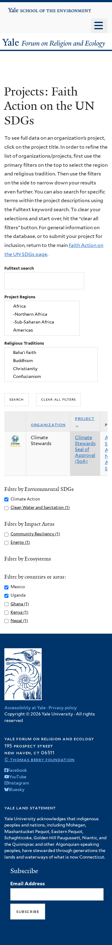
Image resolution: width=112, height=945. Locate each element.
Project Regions (19, 297)
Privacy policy (63, 707)
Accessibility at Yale (25, 707)
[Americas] (42, 330)
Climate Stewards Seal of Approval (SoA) (85, 449)
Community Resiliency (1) (35, 534)
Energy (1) (20, 542)
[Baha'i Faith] (51, 352)
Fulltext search (19, 268)
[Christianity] (51, 369)
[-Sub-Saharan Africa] (42, 322)
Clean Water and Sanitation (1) (40, 507)
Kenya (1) (19, 612)
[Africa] (42, 306)
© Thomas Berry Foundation (39, 759)
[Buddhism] (51, 360)
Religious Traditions (24, 343)
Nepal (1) (19, 620)
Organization (48, 424)
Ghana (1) (20, 604)
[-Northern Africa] (42, 314)
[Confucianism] (51, 377)
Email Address (27, 884)
